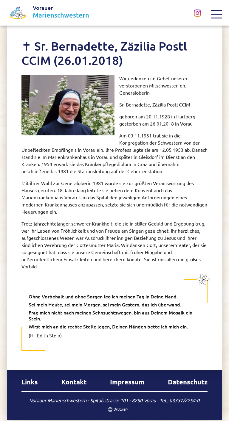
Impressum (127, 382)
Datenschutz (188, 382)
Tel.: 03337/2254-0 (179, 400)
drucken (119, 408)
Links (29, 382)
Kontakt (74, 382)
